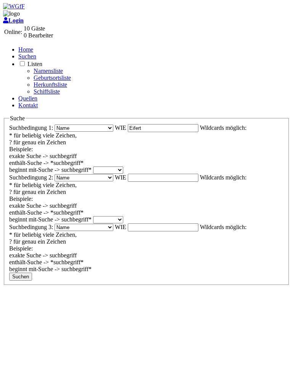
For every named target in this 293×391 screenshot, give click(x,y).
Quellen (27, 98)
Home (25, 49)
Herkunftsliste (50, 84)
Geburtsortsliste (52, 77)
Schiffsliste (47, 91)
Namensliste (48, 71)
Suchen (27, 56)
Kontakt (28, 105)
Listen (34, 64)
